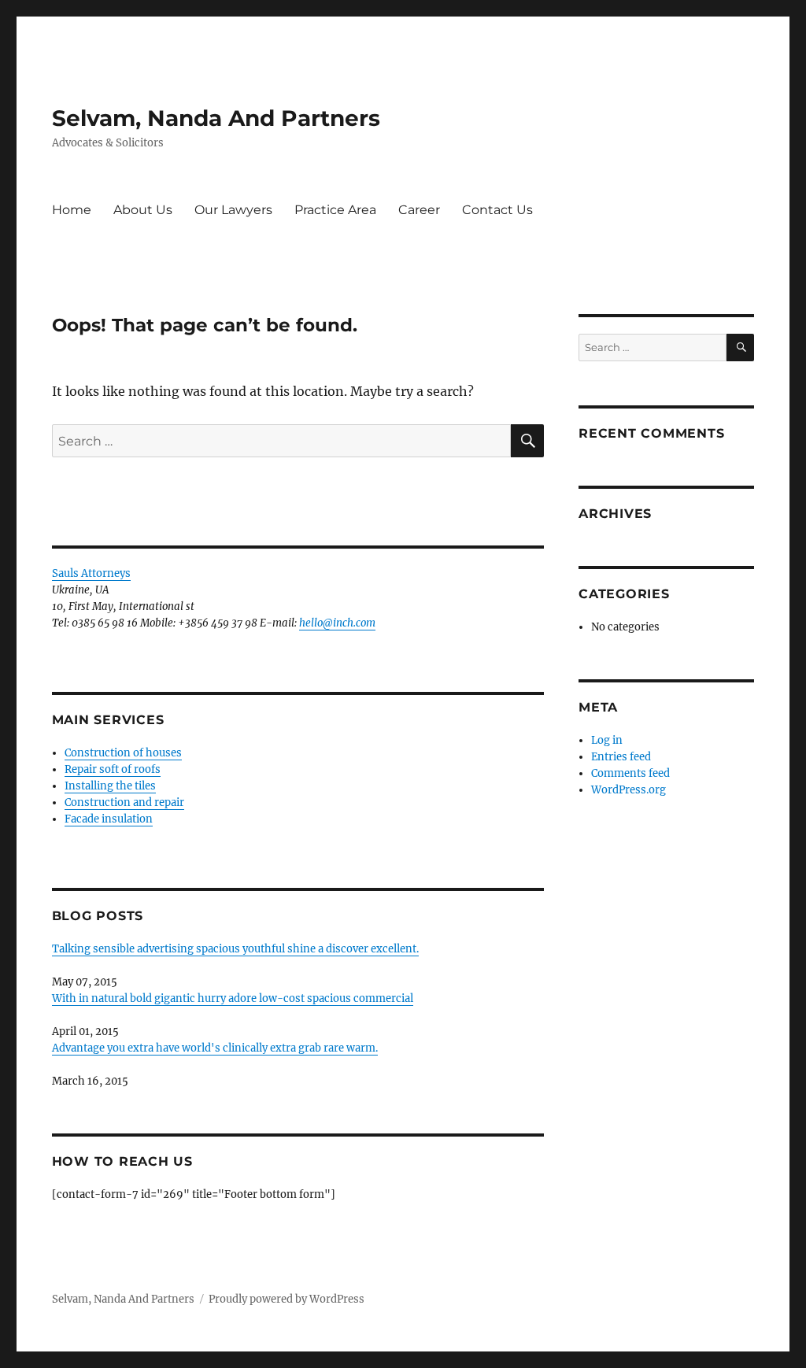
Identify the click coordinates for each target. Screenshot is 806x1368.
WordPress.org (628, 790)
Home (71, 209)
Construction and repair (124, 802)
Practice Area (335, 209)
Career (419, 209)
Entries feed (621, 756)
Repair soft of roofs (113, 769)
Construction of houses (123, 753)
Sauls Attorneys (91, 573)
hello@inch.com (337, 623)
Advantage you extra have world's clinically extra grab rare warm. (215, 1048)
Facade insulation (109, 819)
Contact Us (497, 209)
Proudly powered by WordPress (286, 1299)
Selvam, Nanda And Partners (216, 118)
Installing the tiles (110, 786)
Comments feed (630, 773)
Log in (607, 740)
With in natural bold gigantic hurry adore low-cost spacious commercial (232, 998)
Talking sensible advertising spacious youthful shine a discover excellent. (235, 949)
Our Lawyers (233, 209)
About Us (142, 209)
